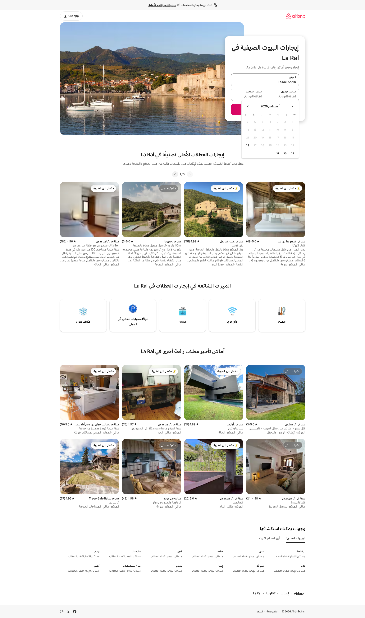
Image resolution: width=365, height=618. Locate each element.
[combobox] (265, 82)
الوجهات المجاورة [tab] (295, 538)
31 (277, 153)
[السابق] (190, 174)
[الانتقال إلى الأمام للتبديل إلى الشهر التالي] (248, 106)
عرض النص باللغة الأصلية (162, 5)
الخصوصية (272, 611)
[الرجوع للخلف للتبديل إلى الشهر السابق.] (292, 106)
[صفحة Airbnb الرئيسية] (295, 16)
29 (292, 153)
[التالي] (175, 174)
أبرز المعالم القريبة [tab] (269, 538)
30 (285, 153)
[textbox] (282, 96)
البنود (260, 611)
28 (247, 145)
